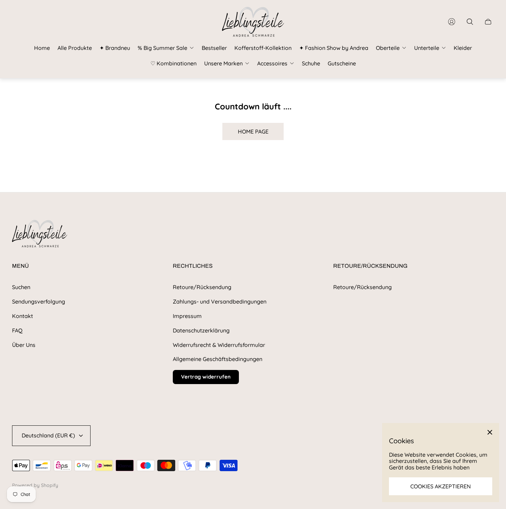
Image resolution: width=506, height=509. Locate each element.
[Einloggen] (451, 21)
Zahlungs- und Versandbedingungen (219, 301)
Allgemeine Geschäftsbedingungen (217, 359)
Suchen (21, 287)
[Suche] (469, 21)
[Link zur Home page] (39, 234)
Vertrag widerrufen (206, 376)
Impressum (187, 315)
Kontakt (22, 315)
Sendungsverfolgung (38, 301)
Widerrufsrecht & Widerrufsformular (219, 344)
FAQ (17, 330)
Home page (253, 131)
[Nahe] (489, 432)
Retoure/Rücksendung (202, 287)
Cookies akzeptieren (440, 486)
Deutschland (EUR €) (48, 435)
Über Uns (23, 344)
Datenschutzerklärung (201, 330)
